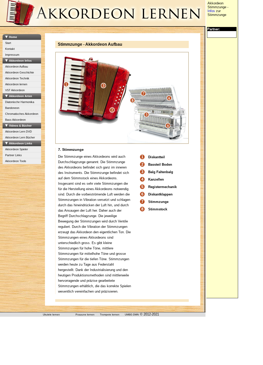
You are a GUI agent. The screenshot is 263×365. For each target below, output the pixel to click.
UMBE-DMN (132, 314)
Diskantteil (156, 157)
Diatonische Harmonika (19, 102)
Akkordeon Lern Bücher (20, 137)
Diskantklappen (160, 194)
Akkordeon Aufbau (16, 66)
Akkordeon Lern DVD (18, 131)
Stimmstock (157, 209)
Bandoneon (12, 107)
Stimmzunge (158, 202)
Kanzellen (156, 179)
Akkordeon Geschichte (19, 72)
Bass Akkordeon (15, 119)
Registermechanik (162, 187)
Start (8, 42)
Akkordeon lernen (16, 84)
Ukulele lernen (51, 314)
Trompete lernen (109, 314)
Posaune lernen (85, 314)
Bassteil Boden (160, 164)
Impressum (12, 54)
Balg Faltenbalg (160, 172)
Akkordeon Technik (17, 78)
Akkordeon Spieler (16, 149)
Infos (211, 11)
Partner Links (13, 155)
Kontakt (10, 48)
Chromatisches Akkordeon (21, 113)
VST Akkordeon (15, 90)
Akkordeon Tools (15, 161)
